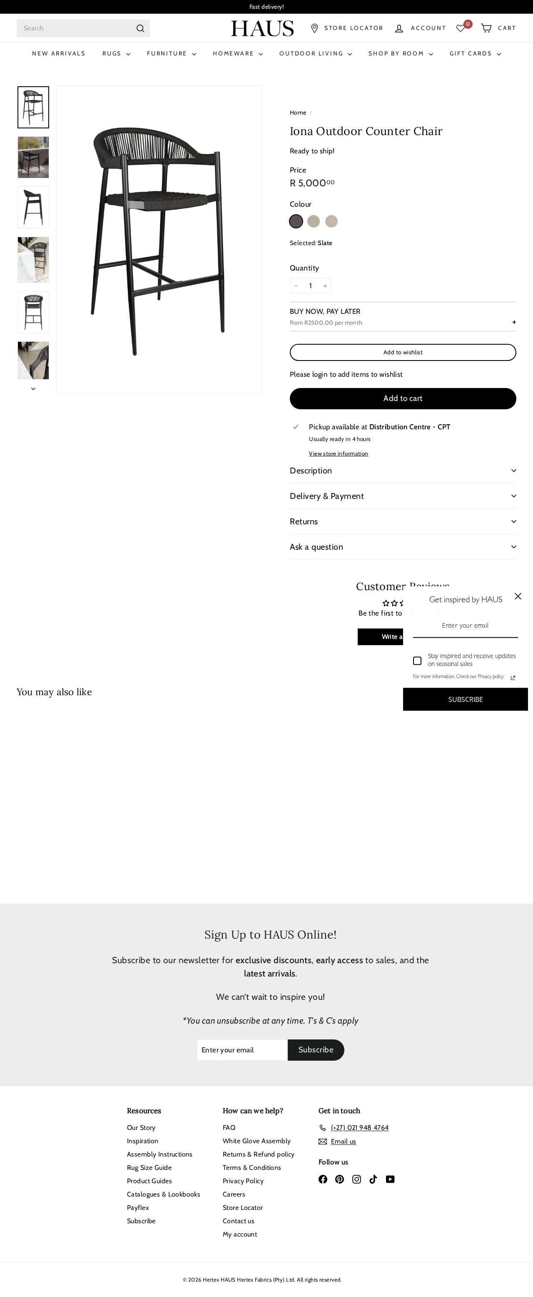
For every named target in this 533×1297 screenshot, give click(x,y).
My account (240, 1234)
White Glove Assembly (257, 1141)
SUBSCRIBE (465, 699)
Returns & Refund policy (259, 1154)
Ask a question (316, 547)
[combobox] (83, 28)
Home (299, 112)
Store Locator (243, 1208)
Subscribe (141, 1221)
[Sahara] (331, 221)
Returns (304, 521)
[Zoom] (159, 239)
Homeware (235, 53)
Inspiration (143, 1141)
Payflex (138, 1208)
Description (311, 471)
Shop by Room (397, 53)
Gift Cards (472, 53)
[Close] (518, 596)
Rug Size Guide (149, 1168)
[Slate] (296, 221)
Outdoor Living (312, 53)
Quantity (304, 268)
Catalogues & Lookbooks (163, 1194)
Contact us (238, 1221)
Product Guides (149, 1181)
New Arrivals (59, 53)
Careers (234, 1194)
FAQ (229, 1128)
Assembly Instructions (160, 1154)
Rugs (113, 53)
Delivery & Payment (327, 496)
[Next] (33, 386)
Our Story (141, 1128)
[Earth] (313, 221)
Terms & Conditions (252, 1168)
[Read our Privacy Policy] (513, 678)
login (320, 374)
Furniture (168, 53)
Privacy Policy (243, 1181)
